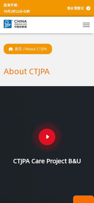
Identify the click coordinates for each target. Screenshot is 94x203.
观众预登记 (75, 8)
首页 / (20, 49)
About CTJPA (36, 49)
